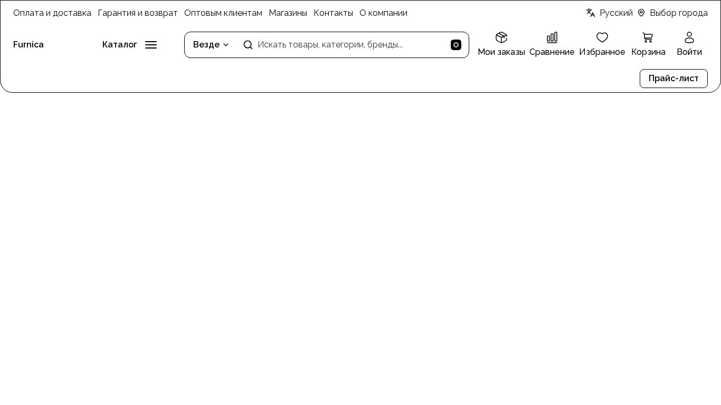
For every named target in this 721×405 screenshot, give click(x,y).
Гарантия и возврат (138, 13)
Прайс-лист (674, 78)
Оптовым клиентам (223, 13)
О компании (383, 13)
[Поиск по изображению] (456, 44)
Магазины (288, 13)
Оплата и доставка (52, 13)
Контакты (333, 13)
